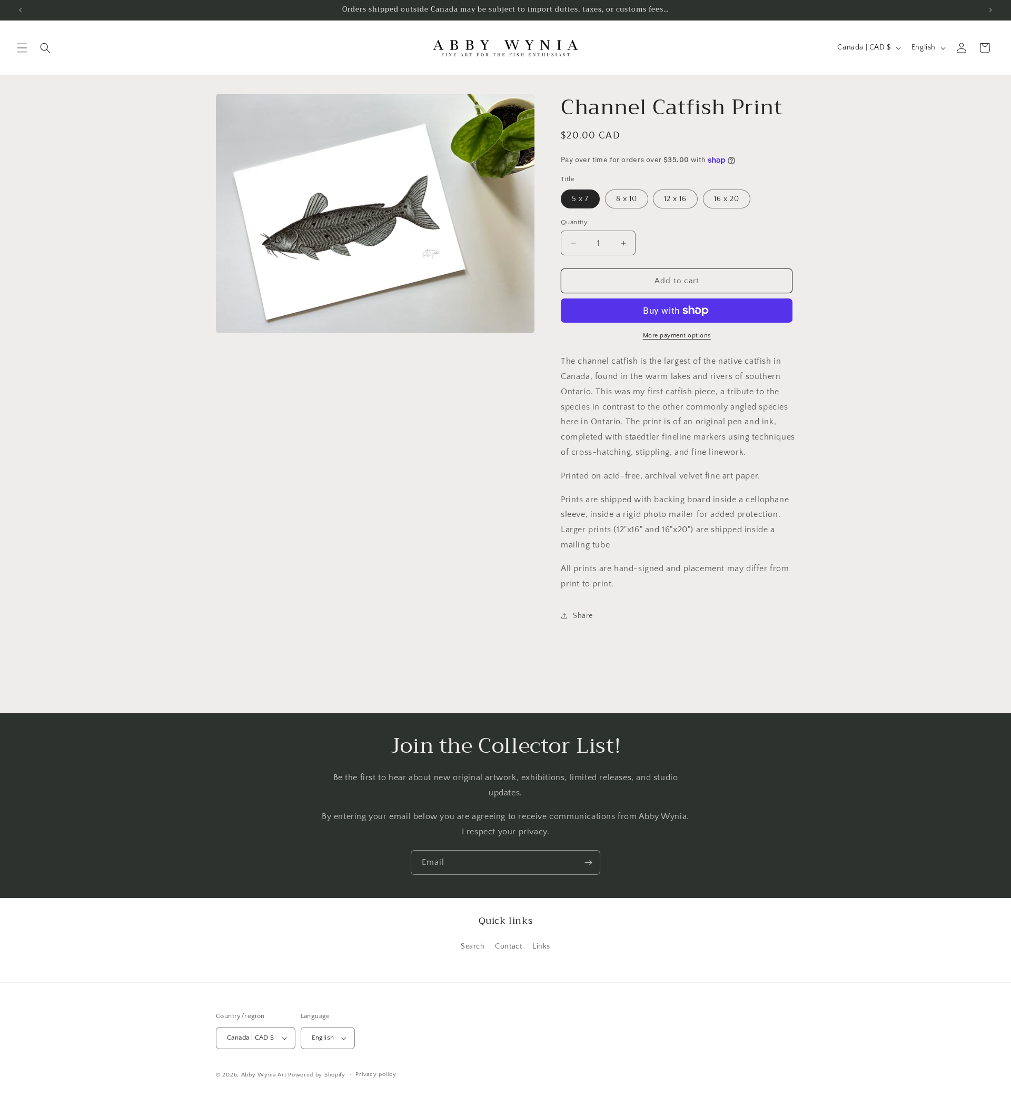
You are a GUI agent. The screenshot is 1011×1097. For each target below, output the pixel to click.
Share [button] (583, 616)
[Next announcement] (990, 10)
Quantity (574, 222)
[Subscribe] (588, 862)
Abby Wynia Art (263, 1075)
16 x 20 (726, 199)
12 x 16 (675, 199)
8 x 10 (626, 199)
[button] (22, 47)
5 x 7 (580, 199)
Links (541, 946)
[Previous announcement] (20, 10)
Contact (508, 946)
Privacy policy (375, 1074)
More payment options (677, 335)
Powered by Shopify (316, 1075)
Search (473, 946)
